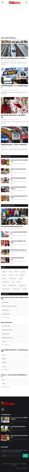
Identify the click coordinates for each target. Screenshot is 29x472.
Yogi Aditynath (22, 285)
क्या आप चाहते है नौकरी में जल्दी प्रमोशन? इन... (18, 427)
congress (4, 285)
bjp (16, 275)
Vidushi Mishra (4, 60)
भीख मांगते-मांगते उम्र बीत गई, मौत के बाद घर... (18, 169)
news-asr (4, 275)
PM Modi (4, 278)
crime (10, 271)
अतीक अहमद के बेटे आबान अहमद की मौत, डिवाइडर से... (18, 187)
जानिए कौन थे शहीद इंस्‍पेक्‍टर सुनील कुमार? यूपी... (18, 178)
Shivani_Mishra (4, 90)
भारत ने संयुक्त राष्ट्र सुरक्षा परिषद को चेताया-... (17, 258)
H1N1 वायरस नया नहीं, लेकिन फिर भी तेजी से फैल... (19, 232)
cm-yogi (23, 271)
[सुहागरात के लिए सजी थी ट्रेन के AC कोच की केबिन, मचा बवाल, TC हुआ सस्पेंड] (14, 105)
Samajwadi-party (6, 289)
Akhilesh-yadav (12, 285)
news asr (16, 271)
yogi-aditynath (12, 278)
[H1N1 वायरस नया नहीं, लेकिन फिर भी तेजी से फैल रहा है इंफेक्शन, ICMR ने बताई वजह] (5, 234)
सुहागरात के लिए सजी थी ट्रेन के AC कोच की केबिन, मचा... (13, 116)
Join (25, 455)
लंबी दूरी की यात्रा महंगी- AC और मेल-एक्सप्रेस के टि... (14, 144)
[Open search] (26, 2)
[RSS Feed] (3, 409)
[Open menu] (2, 2)
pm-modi (22, 275)
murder (11, 275)
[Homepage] (14, 2)
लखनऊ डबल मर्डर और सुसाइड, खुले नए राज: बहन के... (19, 196)
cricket (18, 282)
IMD (13, 282)
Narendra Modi (5, 282)
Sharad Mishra (4, 119)
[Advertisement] (14, 21)
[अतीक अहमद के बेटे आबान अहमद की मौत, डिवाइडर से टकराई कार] (5, 189)
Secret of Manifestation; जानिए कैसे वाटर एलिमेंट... (19, 418)
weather (24, 289)
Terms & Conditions (22, 468)
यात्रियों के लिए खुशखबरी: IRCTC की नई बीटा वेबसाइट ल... (14, 87)
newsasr (4, 271)
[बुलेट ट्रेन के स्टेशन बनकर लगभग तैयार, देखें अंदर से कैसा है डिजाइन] (14, 48)
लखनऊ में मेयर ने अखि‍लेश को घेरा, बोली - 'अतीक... (18, 241)
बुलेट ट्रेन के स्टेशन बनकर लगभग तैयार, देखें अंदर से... (14, 58)
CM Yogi (21, 278)
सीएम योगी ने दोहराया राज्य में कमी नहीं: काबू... (19, 250)
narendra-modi (16, 289)
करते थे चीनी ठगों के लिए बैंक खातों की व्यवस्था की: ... (12, 226)
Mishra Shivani (4, 147)
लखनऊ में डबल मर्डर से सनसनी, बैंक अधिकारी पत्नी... (19, 160)
